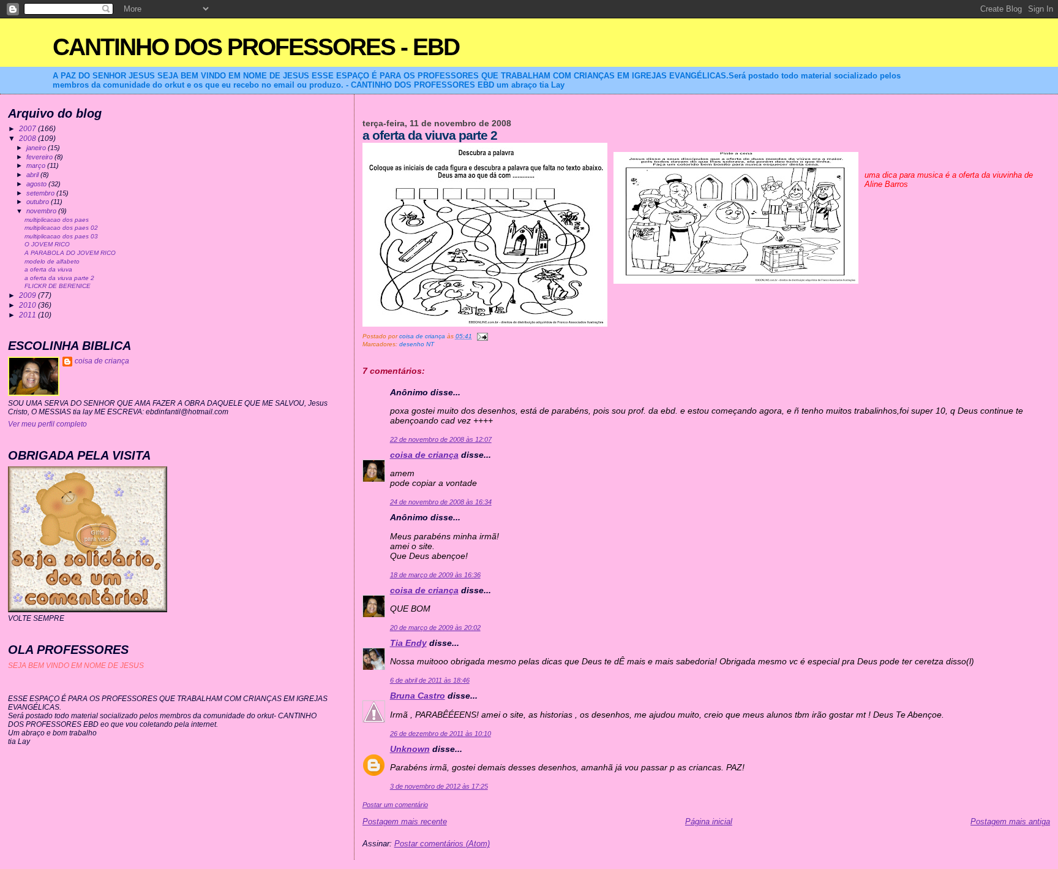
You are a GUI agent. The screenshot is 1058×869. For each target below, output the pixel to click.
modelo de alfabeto (52, 261)
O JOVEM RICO (47, 244)
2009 (28, 295)
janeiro (37, 147)
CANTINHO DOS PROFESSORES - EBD (256, 47)
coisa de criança (424, 455)
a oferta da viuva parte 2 (59, 278)
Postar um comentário (395, 804)
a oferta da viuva (48, 269)
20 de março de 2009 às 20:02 (435, 627)
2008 (28, 138)
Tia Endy (408, 643)
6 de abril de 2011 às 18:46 (430, 680)
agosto (37, 184)
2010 (28, 305)
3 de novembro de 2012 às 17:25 (439, 786)
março (36, 165)
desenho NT (416, 344)
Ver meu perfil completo (47, 424)
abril (33, 174)
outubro (38, 201)
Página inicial (708, 821)
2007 (28, 128)
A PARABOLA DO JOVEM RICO (70, 252)
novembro (42, 210)
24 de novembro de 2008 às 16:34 (441, 502)
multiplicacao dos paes (56, 219)
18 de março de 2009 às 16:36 (435, 575)
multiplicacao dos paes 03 (61, 236)
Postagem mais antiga (1010, 821)
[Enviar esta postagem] (482, 336)
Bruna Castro (417, 695)
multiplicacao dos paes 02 (61, 227)
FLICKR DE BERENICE (57, 286)
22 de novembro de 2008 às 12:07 (441, 439)
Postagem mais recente (404, 821)
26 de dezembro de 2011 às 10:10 (440, 733)
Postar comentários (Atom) (442, 843)
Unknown (410, 749)
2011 (28, 315)
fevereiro (40, 157)
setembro (41, 193)
